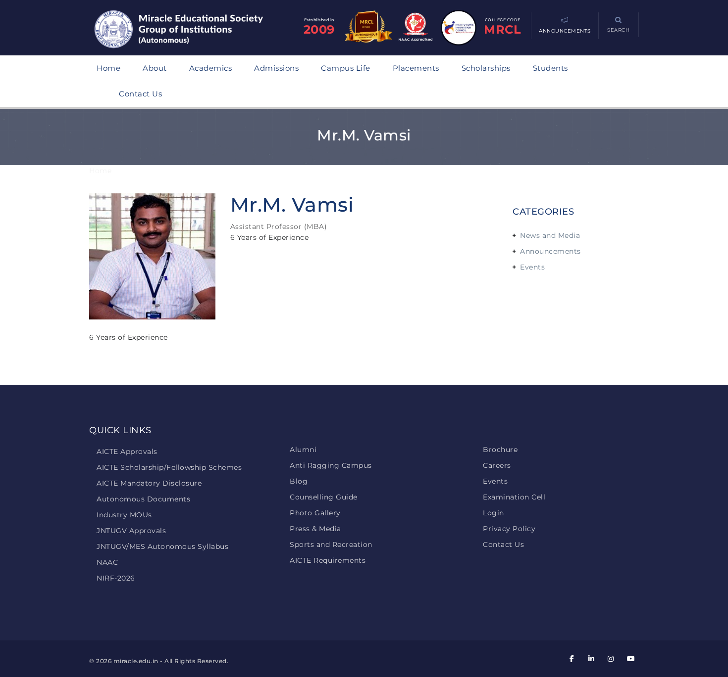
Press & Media (315, 528)
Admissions (276, 68)
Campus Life (345, 68)
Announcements (550, 251)
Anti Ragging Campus (331, 465)
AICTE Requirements (327, 560)
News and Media (550, 235)
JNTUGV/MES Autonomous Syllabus (162, 546)
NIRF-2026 (116, 578)
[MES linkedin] (591, 658)
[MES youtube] (630, 658)
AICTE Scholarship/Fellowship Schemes (169, 467)
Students (550, 68)
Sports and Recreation (331, 544)
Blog (299, 481)
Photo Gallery (315, 512)
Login (493, 512)
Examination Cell (514, 497)
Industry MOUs (124, 514)
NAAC (107, 562)
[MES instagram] (611, 658)
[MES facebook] (572, 658)
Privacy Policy (509, 528)
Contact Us (140, 93)
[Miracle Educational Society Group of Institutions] (188, 30)
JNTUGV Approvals (131, 530)
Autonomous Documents (143, 499)
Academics (210, 68)
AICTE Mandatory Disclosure (149, 483)
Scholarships (486, 68)
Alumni (303, 449)
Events (532, 267)
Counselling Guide (324, 497)
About (155, 68)
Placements (416, 68)
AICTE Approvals (127, 451)
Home (108, 68)
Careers (497, 465)
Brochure (500, 449)
